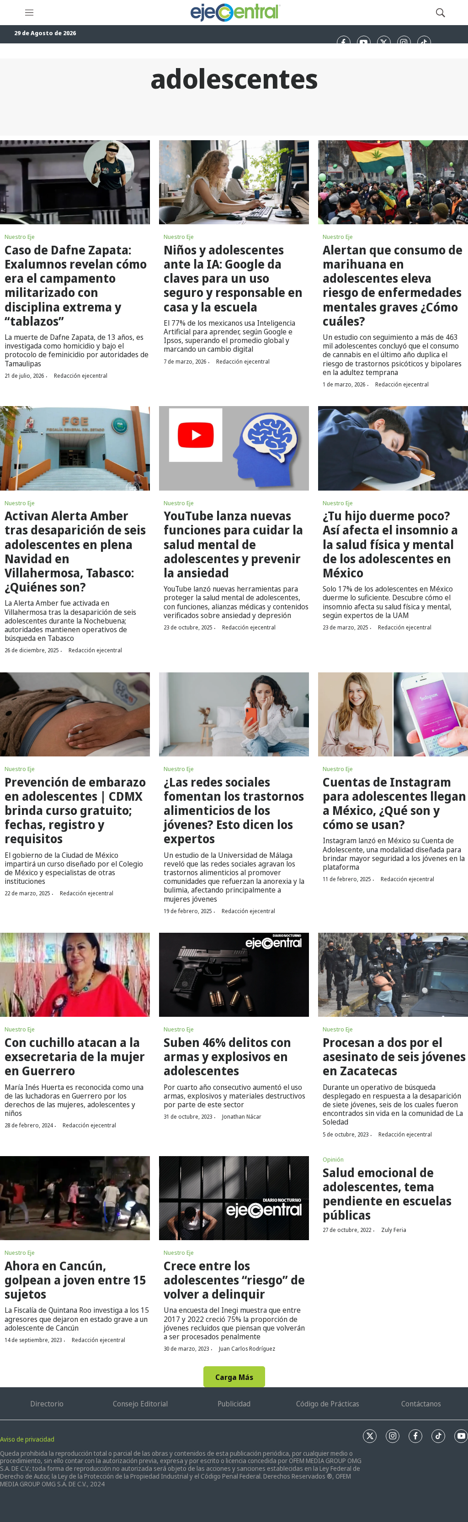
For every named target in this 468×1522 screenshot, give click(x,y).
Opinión (333, 1159)
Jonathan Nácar (241, 1116)
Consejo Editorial (140, 1404)
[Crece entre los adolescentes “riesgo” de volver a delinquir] (234, 1198)
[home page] (235, 12)
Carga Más (234, 1377)
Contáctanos (421, 1404)
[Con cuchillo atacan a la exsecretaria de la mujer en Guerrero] (75, 975)
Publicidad (234, 1404)
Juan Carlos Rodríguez (247, 1349)
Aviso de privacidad (27, 1439)
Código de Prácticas (327, 1404)
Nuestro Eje (20, 237)
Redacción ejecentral (80, 376)
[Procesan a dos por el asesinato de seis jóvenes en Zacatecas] (393, 975)
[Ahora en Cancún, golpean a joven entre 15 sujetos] (75, 1198)
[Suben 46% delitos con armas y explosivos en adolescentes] (234, 975)
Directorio (47, 1404)
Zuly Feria (393, 1230)
